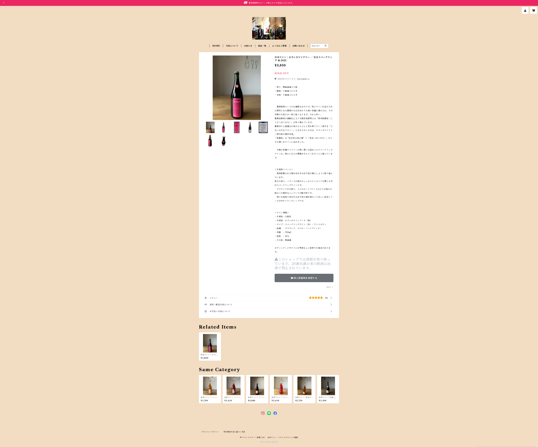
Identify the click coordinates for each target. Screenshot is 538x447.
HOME (216, 46)
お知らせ (248, 46)
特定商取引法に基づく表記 (234, 432)
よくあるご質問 (279, 46)
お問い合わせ (298, 46)
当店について (232, 46)
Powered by (266, 442)
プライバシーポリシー (210, 432)
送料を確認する (303, 79)
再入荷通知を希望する (305, 278)
